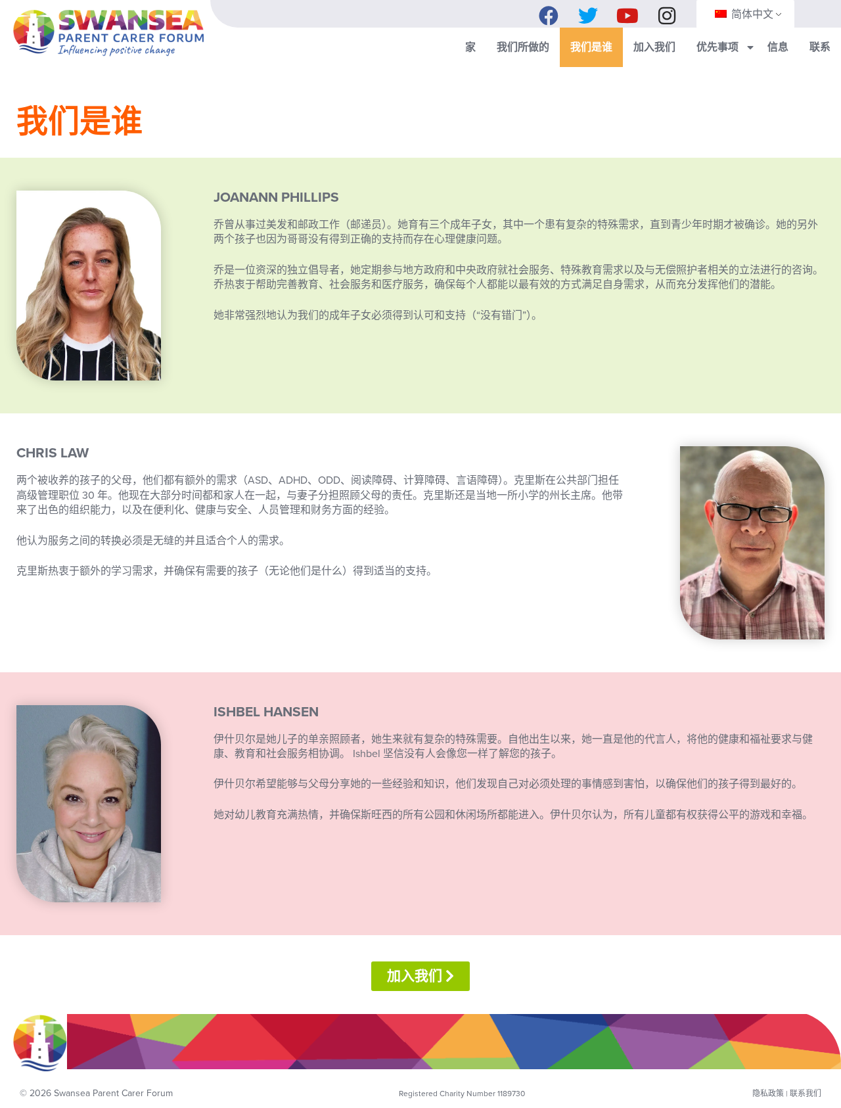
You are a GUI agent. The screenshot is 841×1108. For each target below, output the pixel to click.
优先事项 (717, 47)
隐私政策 (768, 1093)
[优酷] (627, 12)
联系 (819, 47)
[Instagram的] (667, 12)
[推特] (588, 12)
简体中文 (751, 14)
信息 (777, 47)
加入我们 (654, 47)
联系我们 (805, 1093)
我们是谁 (591, 47)
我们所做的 (523, 47)
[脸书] (548, 12)
